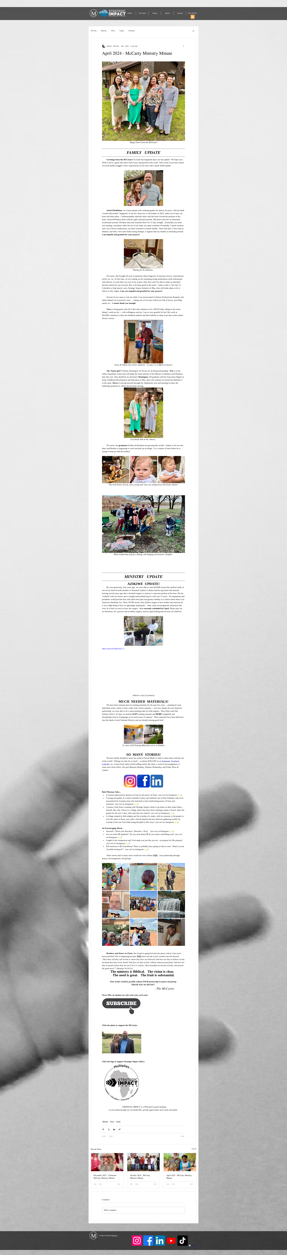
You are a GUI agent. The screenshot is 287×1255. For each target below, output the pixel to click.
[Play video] (143, 670)
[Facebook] (148, 1243)
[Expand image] (115, 469)
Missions (104, 31)
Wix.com (114, 1238)
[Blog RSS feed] (193, 17)
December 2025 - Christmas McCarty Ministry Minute (105, 1176)
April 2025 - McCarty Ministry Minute (179, 1176)
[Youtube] (171, 1243)
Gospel (122, 31)
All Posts (94, 31)
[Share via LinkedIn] (114, 1129)
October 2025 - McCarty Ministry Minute (140, 1176)
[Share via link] (119, 1129)
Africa (113, 31)
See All (194, 1149)
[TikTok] (182, 1243)
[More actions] (183, 46)
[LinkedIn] (160, 1243)
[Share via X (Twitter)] (109, 1129)
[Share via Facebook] (103, 1129)
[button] (193, 31)
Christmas (131, 31)
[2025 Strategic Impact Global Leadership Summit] (143, 1162)
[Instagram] (137, 1243)
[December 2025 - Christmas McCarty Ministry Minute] (107, 1162)
